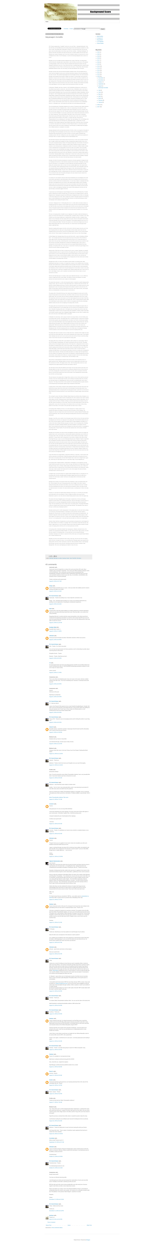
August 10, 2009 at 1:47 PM (55, 899)
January (100, 102)
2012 (98, 70)
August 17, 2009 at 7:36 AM (55, 1102)
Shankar (51, 904)
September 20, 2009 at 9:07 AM (56, 1142)
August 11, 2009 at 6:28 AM (55, 1066)
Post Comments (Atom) (57, 1227)
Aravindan (51, 1138)
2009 (98, 76)
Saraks (51, 1080)
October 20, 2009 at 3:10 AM (55, 1167)
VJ (50, 662)
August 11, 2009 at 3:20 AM (55, 1041)
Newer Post (48, 1225)
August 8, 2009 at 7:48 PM (55, 631)
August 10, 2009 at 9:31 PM (55, 953)
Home (47, 21)
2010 (98, 74)
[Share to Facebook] (54, 556)
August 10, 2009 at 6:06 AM (55, 777)
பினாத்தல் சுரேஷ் (52, 627)
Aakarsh (51, 727)
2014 (98, 66)
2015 (98, 64)
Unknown (51, 635)
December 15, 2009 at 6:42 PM (56, 1210)
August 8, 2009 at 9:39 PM (55, 639)
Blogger (88, 1239)
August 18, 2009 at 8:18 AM (55, 1120)
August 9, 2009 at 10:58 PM (55, 732)
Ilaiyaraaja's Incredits (103, 87)
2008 (98, 104)
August (100, 86)
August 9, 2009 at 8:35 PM (55, 684)
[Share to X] (53, 556)
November (101, 80)
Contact (71, 28)
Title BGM (74, 558)
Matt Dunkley (100, 36)
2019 (98, 56)
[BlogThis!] (51, 556)
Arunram (51, 803)
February (100, 100)
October (100, 82)
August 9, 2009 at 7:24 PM (55, 672)
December (101, 78)
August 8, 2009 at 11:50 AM (55, 622)
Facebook (66, 28)
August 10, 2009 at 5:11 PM (55, 922)
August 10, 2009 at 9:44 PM (55, 1005)
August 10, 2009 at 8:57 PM (55, 942)
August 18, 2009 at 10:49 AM (56, 1133)
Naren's (51, 1071)
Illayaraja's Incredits (58, 558)
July (99, 90)
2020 (98, 54)
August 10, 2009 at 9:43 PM (55, 991)
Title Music (79, 558)
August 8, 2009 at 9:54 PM (55, 658)
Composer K (100, 38)
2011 (98, 72)
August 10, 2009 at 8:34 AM (55, 823)
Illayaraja (51, 558)
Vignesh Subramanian (54, 861)
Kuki (50, 608)
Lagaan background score (61, 983)
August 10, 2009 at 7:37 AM (55, 799)
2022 (98, 52)
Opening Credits (65, 558)
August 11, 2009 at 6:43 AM (55, 1075)
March (100, 98)
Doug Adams (100, 39)
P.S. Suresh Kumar (53, 595)
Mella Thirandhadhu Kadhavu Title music (58, 797)
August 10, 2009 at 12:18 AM (56, 753)
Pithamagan (55, 970)
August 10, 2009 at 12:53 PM (56, 856)
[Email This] (49, 556)
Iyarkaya (51, 1215)
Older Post (89, 1225)
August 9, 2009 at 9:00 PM (55, 712)
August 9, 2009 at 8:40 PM (55, 696)
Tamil (71, 558)
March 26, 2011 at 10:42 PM (55, 1219)
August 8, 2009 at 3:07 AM (55, 581)
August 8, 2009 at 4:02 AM (55, 591)
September (101, 84)
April (99, 96)
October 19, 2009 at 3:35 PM (55, 1156)
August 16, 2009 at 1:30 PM (55, 1085)
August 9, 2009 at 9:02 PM (55, 722)
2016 (98, 62)
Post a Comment (51, 1222)
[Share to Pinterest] (56, 556)
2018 (98, 58)
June (99, 92)
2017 (98, 60)
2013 (98, 68)
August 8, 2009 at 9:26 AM (55, 604)
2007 (98, 106)
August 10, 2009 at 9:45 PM (55, 1013)
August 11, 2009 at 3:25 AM (55, 1049)
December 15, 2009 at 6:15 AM (56, 1199)
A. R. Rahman (100, 41)
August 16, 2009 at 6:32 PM (55, 1093)
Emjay (50, 585)
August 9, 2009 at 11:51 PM (55, 743)
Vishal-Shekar (100, 43)
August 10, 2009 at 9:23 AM (55, 833)
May (99, 94)
